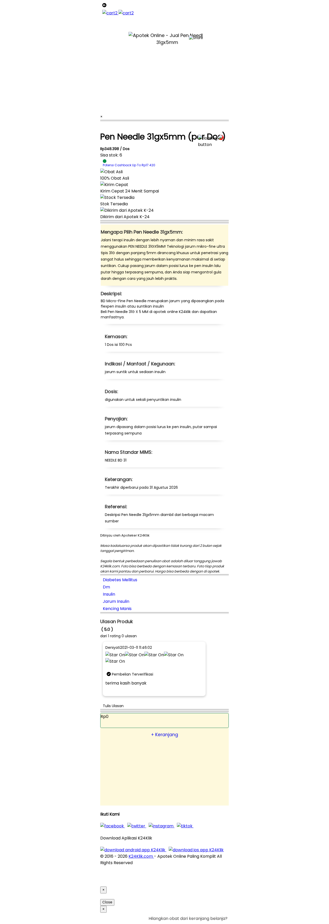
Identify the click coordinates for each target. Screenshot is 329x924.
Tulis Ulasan (113, 705)
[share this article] (196, 38)
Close (107, 902)
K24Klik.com (141, 856)
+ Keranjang (164, 735)
